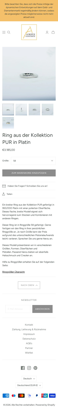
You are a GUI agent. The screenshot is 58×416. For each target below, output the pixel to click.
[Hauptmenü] (3, 32)
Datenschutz (29, 338)
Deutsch (27, 378)
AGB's (29, 343)
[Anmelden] (47, 32)
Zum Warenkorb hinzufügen (29, 173)
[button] (29, 285)
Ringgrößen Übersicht (13, 271)
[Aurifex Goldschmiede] (29, 32)
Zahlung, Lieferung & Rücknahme (29, 329)
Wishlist (29, 352)
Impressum (29, 334)
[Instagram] (29, 368)
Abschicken (42, 309)
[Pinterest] (35, 368)
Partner (29, 348)
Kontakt (29, 324)
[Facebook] (23, 368)
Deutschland (27, 385)
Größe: (5, 160)
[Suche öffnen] (8, 32)
